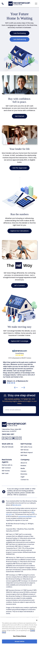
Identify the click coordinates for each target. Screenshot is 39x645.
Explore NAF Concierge (19, 341)
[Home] (19, 3)
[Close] (37, 620)
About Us (24, 463)
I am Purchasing (19, 33)
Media (23, 468)
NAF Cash (5, 473)
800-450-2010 (17, 505)
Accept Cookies (19, 641)
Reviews (23, 465)
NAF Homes (6, 471)
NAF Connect (6, 468)
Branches (24, 474)
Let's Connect (19, 285)
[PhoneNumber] (3, 3)
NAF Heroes (24, 450)
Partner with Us (7, 465)
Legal (22, 477)
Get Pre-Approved (19, 168)
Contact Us (24, 480)
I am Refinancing (19, 39)
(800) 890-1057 (8, 434)
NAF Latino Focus (26, 447)
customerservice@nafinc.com (27, 516)
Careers (23, 471)
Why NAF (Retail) (7, 447)
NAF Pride (24, 455)
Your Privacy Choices (19, 636)
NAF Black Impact (27, 452)
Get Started (19, 116)
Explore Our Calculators (20, 231)
